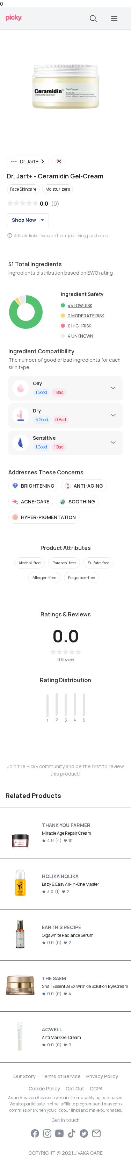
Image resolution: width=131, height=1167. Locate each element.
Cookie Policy (44, 1088)
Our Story (24, 1076)
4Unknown (80, 336)
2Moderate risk (86, 316)
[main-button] (114, 19)
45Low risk (80, 306)
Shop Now (24, 220)
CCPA (96, 1088)
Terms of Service (61, 1076)
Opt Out (75, 1088)
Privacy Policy (102, 1076)
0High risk (79, 326)
